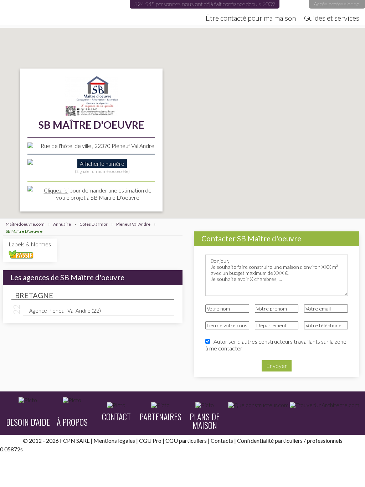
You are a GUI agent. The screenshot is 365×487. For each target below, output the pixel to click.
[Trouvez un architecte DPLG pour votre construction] (324, 405)
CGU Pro (150, 440)
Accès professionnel (337, 3)
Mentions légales (114, 440)
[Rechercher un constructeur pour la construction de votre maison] (258, 405)
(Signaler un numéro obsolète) (102, 171)
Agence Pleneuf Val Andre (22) (65, 310)
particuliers (289, 440)
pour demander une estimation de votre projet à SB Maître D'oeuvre (97, 194)
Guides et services (331, 17)
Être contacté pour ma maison (251, 17)
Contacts (222, 440)
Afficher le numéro (102, 163)
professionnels (325, 440)
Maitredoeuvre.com (71, 12)
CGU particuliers (186, 440)
